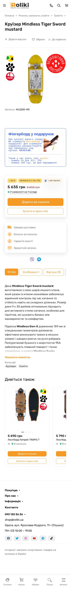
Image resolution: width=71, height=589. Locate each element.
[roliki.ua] (19, 5)
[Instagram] (25, 538)
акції (43, 158)
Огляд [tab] (12, 272)
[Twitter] (17, 538)
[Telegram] (43, 538)
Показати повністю (17, 357)
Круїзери (11, 366)
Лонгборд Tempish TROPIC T (23, 439)
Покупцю (11, 490)
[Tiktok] (51, 538)
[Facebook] (8, 538)
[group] (35, 79)
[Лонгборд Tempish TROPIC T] (27, 409)
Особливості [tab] (31, 272)
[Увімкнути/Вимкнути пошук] (59, 5)
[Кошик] (66, 5)
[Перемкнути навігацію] (4, 5)
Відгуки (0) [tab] (53, 272)
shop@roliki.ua (14, 519)
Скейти (23, 366)
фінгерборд (33, 141)
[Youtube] (34, 538)
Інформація (13, 501)
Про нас (10, 495)
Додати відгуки (17, 39)
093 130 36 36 (14, 514)
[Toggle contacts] (51, 5)
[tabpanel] (35, 326)
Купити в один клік (35, 211)
